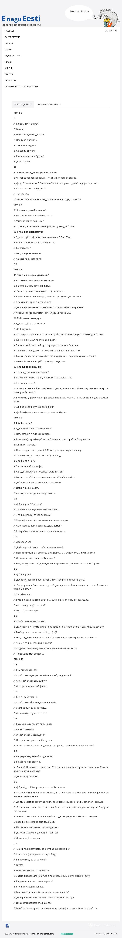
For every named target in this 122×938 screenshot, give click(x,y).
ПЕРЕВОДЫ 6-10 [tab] (23, 104)
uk (106, 30)
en (110, 30)
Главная (9, 30)
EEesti (21, 19)
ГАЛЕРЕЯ (9, 74)
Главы (8, 49)
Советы (9, 43)
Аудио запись (13, 55)
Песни (8, 61)
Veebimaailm (111, 933)
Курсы (8, 68)
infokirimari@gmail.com (42, 933)
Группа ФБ (10, 80)
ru (115, 30)
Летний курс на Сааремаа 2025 (21, 86)
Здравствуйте (12, 37)
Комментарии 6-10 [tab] (49, 104)
